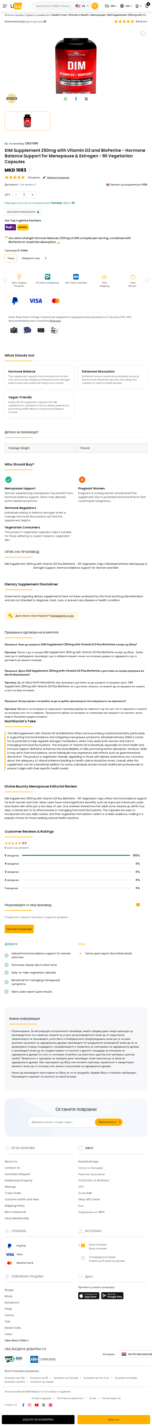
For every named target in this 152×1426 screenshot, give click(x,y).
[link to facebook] (76, 99)
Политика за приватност (70, 1398)
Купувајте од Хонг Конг (96, 1378)
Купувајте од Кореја (126, 1378)
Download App (88, 1161)
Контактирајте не (111, 1398)
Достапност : (12, 184)
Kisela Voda (13, 1328)
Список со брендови (90, 1168)
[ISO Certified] (41, 1359)
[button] (110, 6)
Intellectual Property (18, 1180)
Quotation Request (17, 1174)
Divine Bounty (14, 21)
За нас (92, 1398)
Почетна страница (14, 15)
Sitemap (10, 1187)
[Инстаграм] (30, 1405)
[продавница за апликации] (89, 1296)
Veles (8, 1334)
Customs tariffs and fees (22, 1199)
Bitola (8, 1296)
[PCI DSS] (13, 1359)
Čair (7, 1321)
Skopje (9, 1290)
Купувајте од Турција (42, 1381)
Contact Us (12, 1168)
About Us (11, 1161)
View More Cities (16, 1340)
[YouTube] (37, 1405)
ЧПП (81, 1187)
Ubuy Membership (17, 1218)
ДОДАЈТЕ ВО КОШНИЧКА (38, 1419)
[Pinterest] (50, 1405)
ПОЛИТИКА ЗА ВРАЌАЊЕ (93, 1180)
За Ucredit (85, 1193)
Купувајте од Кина (15, 1381)
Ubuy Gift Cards (89, 1199)
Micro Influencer (16, 1212)
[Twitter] (44, 1405)
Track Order (13, 1193)
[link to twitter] (86, 99)
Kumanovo (12, 1302)
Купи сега (113, 1419)
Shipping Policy (15, 1206)
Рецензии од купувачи (91, 1174)
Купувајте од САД (14, 1378)
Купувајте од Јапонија (66, 1378)
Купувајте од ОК (39, 1378)
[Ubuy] (16, 6)
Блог (81, 1206)
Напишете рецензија (19, 929)
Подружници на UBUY (91, 1212)
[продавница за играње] (112, 1296)
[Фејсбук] (24, 1405)
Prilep (8, 1309)
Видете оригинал (33, 21)
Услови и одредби (41, 1398)
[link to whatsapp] (65, 99)
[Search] (95, 6)
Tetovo (9, 1315)
